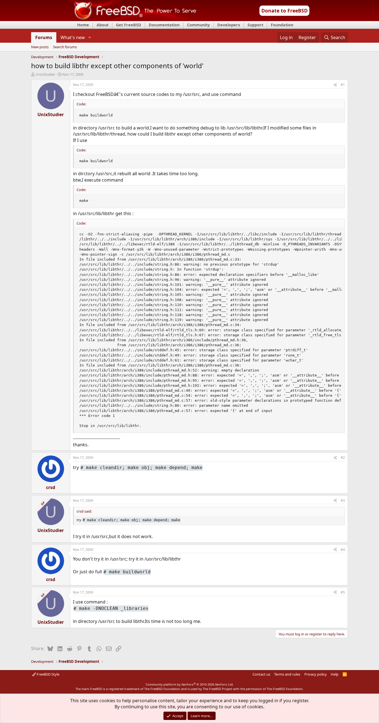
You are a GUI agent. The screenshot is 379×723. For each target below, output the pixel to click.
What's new (72, 37)
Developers (228, 24)
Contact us (261, 674)
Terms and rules (287, 674)
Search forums (65, 47)
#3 (343, 500)
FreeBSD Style (47, 674)
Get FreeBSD (128, 24)
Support (255, 24)
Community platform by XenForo (190, 684)
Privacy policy (315, 674)
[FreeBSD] (133, 19)
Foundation (282, 24)
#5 (343, 592)
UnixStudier (45, 74)
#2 (343, 457)
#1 (343, 84)
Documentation (164, 24)
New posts (40, 47)
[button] (89, 37)
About (102, 24)
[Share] (335, 85)
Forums (43, 37)
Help (334, 674)
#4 (343, 549)
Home (83, 24)
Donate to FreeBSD (284, 10)
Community (198, 24)
